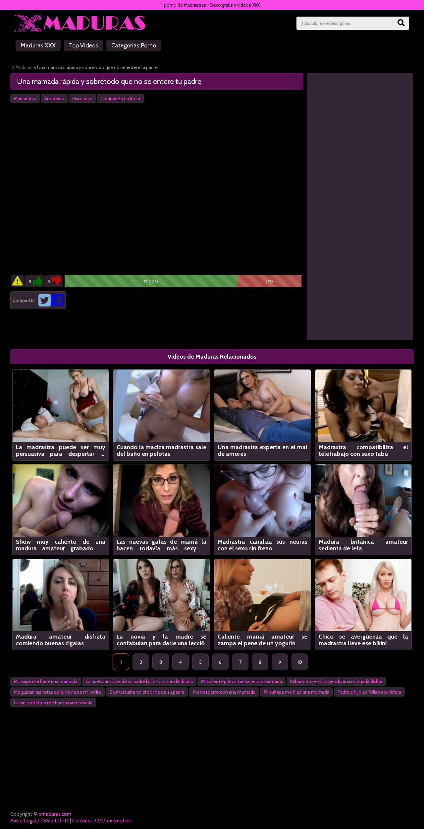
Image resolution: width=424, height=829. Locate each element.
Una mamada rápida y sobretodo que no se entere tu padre (109, 81)
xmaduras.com (55, 814)
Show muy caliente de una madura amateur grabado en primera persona (61, 545)
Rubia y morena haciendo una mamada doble (336, 681)
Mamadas (82, 99)
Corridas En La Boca (120, 99)
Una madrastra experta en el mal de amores (262, 450)
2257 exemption (113, 820)
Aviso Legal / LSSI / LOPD (39, 820)
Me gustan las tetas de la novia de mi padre (57, 692)
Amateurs (54, 99)
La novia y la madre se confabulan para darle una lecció (161, 640)
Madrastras (25, 99)
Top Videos (83, 45)
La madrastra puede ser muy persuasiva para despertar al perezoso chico (61, 450)
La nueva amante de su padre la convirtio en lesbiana (139, 681)
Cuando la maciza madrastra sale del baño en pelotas (161, 450)
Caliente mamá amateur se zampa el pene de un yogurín (262, 640)
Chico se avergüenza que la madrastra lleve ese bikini (363, 640)
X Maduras (22, 67)
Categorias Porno (133, 45)
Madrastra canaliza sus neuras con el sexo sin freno (262, 545)
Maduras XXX (38, 45)
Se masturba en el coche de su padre (147, 692)
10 (299, 662)
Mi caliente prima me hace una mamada (241, 681)
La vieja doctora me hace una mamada (53, 703)
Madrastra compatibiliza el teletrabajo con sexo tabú (363, 450)
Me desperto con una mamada (224, 692)
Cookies (81, 820)
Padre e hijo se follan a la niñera (369, 692)
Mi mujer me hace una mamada (46, 681)
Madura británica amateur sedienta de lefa (363, 545)
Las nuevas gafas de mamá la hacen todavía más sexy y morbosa (161, 545)
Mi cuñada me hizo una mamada (296, 692)
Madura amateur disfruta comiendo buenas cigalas (61, 640)
